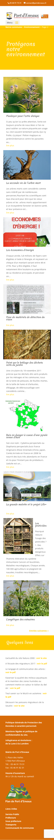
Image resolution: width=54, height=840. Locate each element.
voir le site (41, 658)
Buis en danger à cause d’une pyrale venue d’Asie (27, 436)
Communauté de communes (19, 828)
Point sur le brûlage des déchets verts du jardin (24, 364)
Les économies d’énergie (20, 250)
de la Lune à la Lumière (17, 743)
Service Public (12, 814)
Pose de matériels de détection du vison (25, 318)
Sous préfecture (13, 821)
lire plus (10, 145)
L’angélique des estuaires (20, 619)
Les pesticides (41, 524)
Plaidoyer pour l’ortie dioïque (22, 116)
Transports (10, 824)
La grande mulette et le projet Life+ (26, 504)
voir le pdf (42, 663)
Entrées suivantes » (39, 630)
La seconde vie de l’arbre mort (23, 183)
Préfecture (10, 817)
